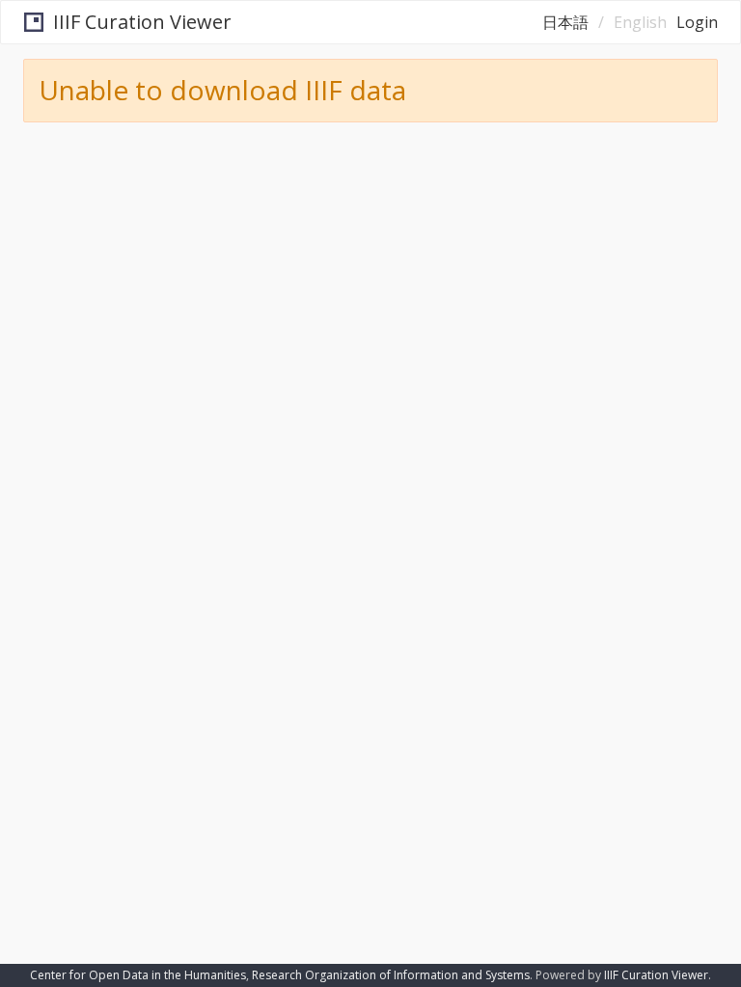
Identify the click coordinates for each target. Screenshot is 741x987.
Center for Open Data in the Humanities (138, 975)
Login (697, 22)
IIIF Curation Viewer (142, 22)
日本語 (565, 22)
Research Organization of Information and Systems (391, 975)
